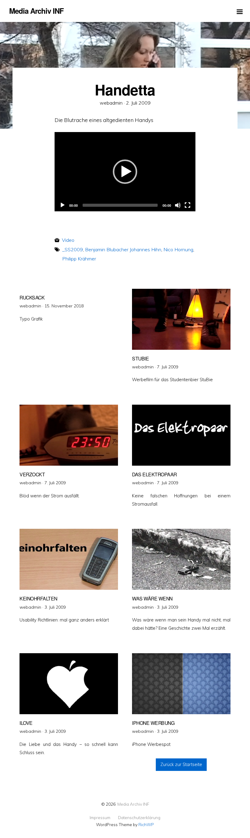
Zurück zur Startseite (181, 764)
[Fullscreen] (187, 205)
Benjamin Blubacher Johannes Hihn (123, 249)
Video (68, 240)
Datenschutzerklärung (139, 817)
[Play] (62, 205)
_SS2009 (72, 249)
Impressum (100, 817)
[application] (125, 171)
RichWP (146, 824)
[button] (125, 171)
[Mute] (178, 205)
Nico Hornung (178, 249)
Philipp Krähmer (79, 259)
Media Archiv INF (133, 804)
